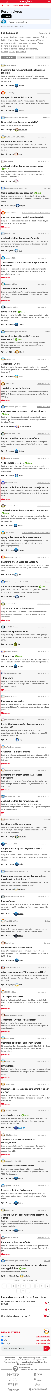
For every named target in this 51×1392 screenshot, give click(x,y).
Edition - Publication (9, 40)
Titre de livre (7, 678)
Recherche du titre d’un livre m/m (16, 1190)
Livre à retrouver (8, 311)
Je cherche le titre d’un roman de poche (19, 801)
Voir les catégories (7, 26)
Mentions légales (32, 1362)
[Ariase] (13, 1389)
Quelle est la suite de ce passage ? (17, 193)
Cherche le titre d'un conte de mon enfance (21, 1043)
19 (32, 1286)
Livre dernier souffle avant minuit (16, 947)
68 (23, 1291)
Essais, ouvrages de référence (32, 40)
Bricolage (6, 1343)
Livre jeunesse (7, 1066)
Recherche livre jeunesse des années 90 (19, 562)
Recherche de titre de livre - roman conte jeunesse (24, 487)
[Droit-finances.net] (38, 1379)
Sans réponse (26, 57)
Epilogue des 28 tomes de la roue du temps (21, 537)
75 (28, 1291)
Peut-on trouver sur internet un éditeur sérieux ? (23, 411)
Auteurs (4, 37)
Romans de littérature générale (13, 46)
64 (18, 1291)
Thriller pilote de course (12, 996)
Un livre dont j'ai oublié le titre (14, 631)
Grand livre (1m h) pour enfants (15, 751)
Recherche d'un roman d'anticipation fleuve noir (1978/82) (18, 1303)
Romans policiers (8, 52)
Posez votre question (18, 22)
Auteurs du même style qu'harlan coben (19, 586)
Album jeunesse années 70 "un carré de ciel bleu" (23, 972)
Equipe (20, 1358)
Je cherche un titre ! (9, 43)
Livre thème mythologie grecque (16, 824)
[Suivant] (47, 1286)
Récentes (9, 57)
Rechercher (43, 33)
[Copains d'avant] (13, 1384)
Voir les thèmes (18, 26)
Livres (27, 5)
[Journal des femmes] (13, 1374)
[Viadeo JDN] (38, 1384)
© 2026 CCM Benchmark (25, 1364)
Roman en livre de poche (12, 701)
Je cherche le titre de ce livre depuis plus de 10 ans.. (25, 510)
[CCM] (38, 1374)
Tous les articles (11, 1360)
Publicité (38, 1358)
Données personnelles (38, 1360)
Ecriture (44, 37)
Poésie (40, 43)
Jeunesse (23, 43)
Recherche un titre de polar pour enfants (20, 438)
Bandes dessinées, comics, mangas (24, 37)
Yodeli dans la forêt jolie (12, 463)
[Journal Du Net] (13, 1379)
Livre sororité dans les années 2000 (17, 141)
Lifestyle (6, 1337)
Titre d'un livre (7, 656)
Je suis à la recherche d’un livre (15, 388)
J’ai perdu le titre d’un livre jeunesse (17, 608)
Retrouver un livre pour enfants (15, 1242)
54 (42, 1286)
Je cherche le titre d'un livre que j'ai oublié (20, 238)
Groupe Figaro (43, 1362)
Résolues (43, 57)
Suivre (8, 16)
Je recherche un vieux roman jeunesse (18, 1019)
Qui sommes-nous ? (10, 1358)
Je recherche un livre (10, 364)
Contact (44, 1358)
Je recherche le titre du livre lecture (17, 1165)
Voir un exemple (43, 1336)
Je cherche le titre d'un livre (14, 288)
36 (37, 1286)
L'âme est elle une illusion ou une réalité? (19, 122)
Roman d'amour (8, 901)
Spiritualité (21, 52)
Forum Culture (18, 5)
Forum (8, 5)
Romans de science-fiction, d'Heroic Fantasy (19, 49)
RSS (19, 1360)
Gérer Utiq (22, 1362)
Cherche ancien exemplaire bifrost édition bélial (23, 217)
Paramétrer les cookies (11, 1362)
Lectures (32, 43)
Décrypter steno (8, 925)
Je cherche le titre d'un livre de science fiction (22, 166)
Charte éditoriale (28, 1358)
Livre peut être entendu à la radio (16, 97)
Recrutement (26, 1360)
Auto (5, 1340)
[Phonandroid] (38, 1389)
